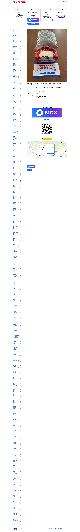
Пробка (14, 342)
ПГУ (13, 287)
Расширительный (16, 367)
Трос (13, 453)
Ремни (14, 380)
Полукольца (15, 325)
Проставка (14, 349)
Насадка (14, 253)
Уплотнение (15, 460)
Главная (55, 1)
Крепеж (14, 192)
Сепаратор (15, 415)
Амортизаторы (15, 42)
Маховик (14, 229)
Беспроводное (15, 58)
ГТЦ (13, 107)
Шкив (14, 496)
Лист (14, 214)
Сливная (14, 421)
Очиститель (15, 276)
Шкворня (14, 495)
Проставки (14, 350)
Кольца (14, 176)
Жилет (14, 127)
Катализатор (15, 152)
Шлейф (14, 500)
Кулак (14, 204)
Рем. (13, 377)
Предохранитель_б (16, 335)
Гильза (14, 95)
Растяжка (14, 366)
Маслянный (15, 228)
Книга (14, 167)
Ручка (14, 396)
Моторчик (14, 240)
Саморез (14, 408)
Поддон (14, 310)
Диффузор (14, 122)
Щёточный (15, 514)
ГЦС (13, 110)
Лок (13, 216)
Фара (14, 465)
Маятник (14, 231)
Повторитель (15, 305)
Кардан (14, 149)
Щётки (14, 510)
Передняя (14, 289)
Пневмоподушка (15, 302)
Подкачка (14, 311)
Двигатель (14, 114)
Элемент (14, 521)
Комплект (14, 180)
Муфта (14, 243)
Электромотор (15, 520)
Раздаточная (15, 359)
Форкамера (15, 473)
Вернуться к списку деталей (46, 138)
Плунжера (14, 300)
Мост (14, 238)
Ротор (14, 390)
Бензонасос (15, 57)
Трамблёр (14, 448)
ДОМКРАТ (14, 124)
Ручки (14, 397)
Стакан (14, 429)
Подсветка (14, 316)
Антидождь (15, 43)
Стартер (14, 430)
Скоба (14, 420)
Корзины (14, 187)
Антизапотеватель (16, 45)
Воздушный (15, 78)
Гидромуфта (15, 94)
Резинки (14, 372)
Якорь (14, 524)
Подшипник (15, 318)
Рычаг (14, 402)
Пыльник (14, 355)
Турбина (14, 456)
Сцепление (15, 441)
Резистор (14, 373)
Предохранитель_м (16, 336)
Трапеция (14, 449)
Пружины (14, 354)
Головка (14, 102)
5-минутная (15, 29)
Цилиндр (14, 486)
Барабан (14, 52)
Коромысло (15, 188)
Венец (14, 69)
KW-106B (14, 33)
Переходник (15, 292)
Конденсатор (15, 181)
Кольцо (14, 178)
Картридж (14, 151)
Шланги (14, 498)
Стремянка (15, 436)
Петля (14, 294)
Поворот (14, 304)
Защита (14, 136)
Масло (14, 223)
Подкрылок (15, 312)
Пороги (14, 329)
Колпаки (14, 175)
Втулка (14, 82)
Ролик (14, 389)
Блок (14, 60)
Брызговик (14, 64)
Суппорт (14, 439)
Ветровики (14, 71)
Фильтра (14, 468)
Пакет (14, 282)
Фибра (14, 466)
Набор (14, 245)
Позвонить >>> (19, 19)
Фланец (14, 472)
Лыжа (14, 217)
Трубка (14, 454)
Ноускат (14, 262)
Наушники (14, 257)
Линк (14, 210)
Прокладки (15, 347)
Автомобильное (15, 35)
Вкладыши (14, 75)
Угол (13, 459)
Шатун (14, 492)
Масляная (14, 227)
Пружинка (14, 353)
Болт (14, 63)
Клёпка (14, 158)
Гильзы (14, 98)
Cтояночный (15, 31)
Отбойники (15, 275)
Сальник (14, 406)
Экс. (13, 515)
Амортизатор (15, 41)
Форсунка (14, 474)
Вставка (14, 81)
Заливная (14, 133)
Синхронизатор (15, 419)
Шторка (14, 504)
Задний (14, 130)
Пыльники (14, 356)
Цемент (14, 483)
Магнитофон (15, 220)
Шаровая (14, 490)
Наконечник (15, 250)
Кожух (14, 172)
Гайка (14, 88)
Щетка (14, 508)
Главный (14, 101)
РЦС (13, 401)
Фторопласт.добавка (16, 477)
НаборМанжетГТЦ (16, 246)
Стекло (14, 431)
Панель (14, 284)
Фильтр (14, 467)
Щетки (14, 509)
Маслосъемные (15, 225)
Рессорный (15, 385)
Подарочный (15, 306)
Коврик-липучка (15, 170)
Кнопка (14, 168)
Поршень (14, 331)
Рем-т (14, 376)
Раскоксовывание (16, 362)
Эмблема (14, 522)
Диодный (14, 119)
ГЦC (13, 109)
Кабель (14, 145)
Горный (14, 104)
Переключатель (15, 290)
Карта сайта (51, 528)
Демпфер (14, 115)
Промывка (14, 348)
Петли (14, 293)
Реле (14, 374)
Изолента (14, 143)
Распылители (15, 365)
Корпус (14, 190)
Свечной (14, 413)
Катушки (14, 155)
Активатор (14, 40)
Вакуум (14, 66)
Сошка (14, 424)
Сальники (14, 407)
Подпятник (15, 314)
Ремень (14, 378)
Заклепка (14, 132)
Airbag (14, 30)
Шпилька (14, 501)
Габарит (14, 84)
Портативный (15, 330)
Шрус (14, 503)
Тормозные (15, 447)
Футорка (14, 478)
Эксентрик (14, 516)
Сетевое (14, 418)
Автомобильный (15, 36)
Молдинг (14, 235)
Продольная (15, 344)
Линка (14, 211)
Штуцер (14, 506)
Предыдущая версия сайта (40, 4)
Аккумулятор (15, 39)
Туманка (14, 455)
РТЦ (13, 391)
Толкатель (14, 444)
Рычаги (14, 403)
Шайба (14, 489)
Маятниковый (15, 232)
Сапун (14, 409)
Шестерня (14, 494)
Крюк (14, 203)
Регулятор (14, 368)
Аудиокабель (15, 47)
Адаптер (14, 37)
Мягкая (14, 244)
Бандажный (15, 51)
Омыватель (15, 269)
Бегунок (14, 54)
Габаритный (15, 86)
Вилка (14, 72)
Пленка (14, 298)
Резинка (14, 371)
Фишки (14, 471)
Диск (14, 120)
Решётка (14, 386)
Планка (14, 296)
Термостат (14, 443)
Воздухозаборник (16, 77)
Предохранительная (16, 338)
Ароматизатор (15, 46)
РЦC (13, 400)
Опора (14, 270)
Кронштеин (15, 196)
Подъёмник (15, 320)
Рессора (14, 384)
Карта (14, 150)
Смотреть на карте (47, 19)
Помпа (14, 327)
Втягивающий (15, 83)
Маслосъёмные (15, 226)
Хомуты (14, 480)
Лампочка (14, 208)
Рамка (14, 361)
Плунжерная (15, 301)
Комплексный (15, 179)
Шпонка (14, 502)
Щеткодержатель (16, 512)
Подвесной (15, 308)
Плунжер (14, 299)
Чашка (14, 488)
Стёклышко (15, 433)
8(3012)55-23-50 (41, 91)
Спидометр (15, 425)
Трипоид (14, 450)
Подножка (14, 313)
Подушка (14, 317)
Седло (14, 414)
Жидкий (14, 125)
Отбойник (14, 274)
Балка (14, 48)
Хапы (14, 479)
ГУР (13, 108)
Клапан (14, 156)
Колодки (14, 174)
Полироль (14, 322)
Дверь (14, 113)
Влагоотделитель (16, 76)
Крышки (14, 202)
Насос (14, 255)
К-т (13, 144)
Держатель (15, 118)
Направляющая (15, 252)
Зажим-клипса (15, 131)
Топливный (15, 445)
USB (13, 34)
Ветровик (14, 70)
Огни (14, 268)
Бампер (14, 49)
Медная (14, 233)
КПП (13, 191)
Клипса (14, 161)
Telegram (33, 23)
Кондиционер (15, 182)
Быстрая (14, 65)
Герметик (14, 90)
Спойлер (14, 426)
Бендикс (14, 55)
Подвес (14, 307)
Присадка (14, 341)
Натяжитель (15, 256)
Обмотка (14, 265)
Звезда (14, 139)
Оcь (13, 263)
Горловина (14, 103)
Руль (14, 395)
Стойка (14, 435)
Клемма (14, 157)
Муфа (14, 241)
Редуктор (14, 370)
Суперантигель (15, 438)
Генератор (14, 89)
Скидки (61, 1)
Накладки (14, 249)
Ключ (14, 164)
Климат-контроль (16, 160)
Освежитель (15, 271)
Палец (14, 283)
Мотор (14, 239)
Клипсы (14, 162)
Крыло (14, 198)
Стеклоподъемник (16, 432)
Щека (14, 507)
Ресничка (14, 383)
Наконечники (15, 251)
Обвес (14, 264)
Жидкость (14, 126)
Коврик (14, 169)
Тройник (14, 451)
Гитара (14, 100)
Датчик (14, 112)
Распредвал (15, 364)
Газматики (14, 87)
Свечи (14, 412)
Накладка (14, 247)
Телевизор (14, 442)
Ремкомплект (15, 379)
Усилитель (14, 462)
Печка (14, 295)
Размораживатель (16, 360)
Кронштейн (15, 197)
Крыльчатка (15, 199)
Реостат (14, 382)
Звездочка (14, 140)
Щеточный (15, 513)
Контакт (14, 184)
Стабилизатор (15, 427)
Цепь (14, 485)
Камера (14, 146)
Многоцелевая (15, 234)
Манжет (14, 221)
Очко (14, 281)
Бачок (14, 53)
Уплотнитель (15, 461)
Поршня (14, 332)
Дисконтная (15, 121)
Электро (14, 519)
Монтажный (15, 237)
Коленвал (14, 173)
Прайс (58, 1)
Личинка (14, 215)
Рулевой (14, 394)
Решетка (14, 388)
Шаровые (14, 491)
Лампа (14, 205)
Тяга (13, 457)
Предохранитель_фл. (16, 337)
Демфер (14, 116)
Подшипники (15, 319)
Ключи (14, 166)
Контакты (65, 1)
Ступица (14, 437)
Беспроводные (15, 59)
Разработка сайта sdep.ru (58, 528)
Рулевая (14, 392)
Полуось (14, 326)
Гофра (14, 106)
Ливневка (14, 209)
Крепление (15, 193)
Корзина (14, 186)
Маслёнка (14, 222)
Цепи (14, 484)
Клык (14, 163)
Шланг (14, 497)
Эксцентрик (15, 518)
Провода (14, 343)
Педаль (14, 288)
